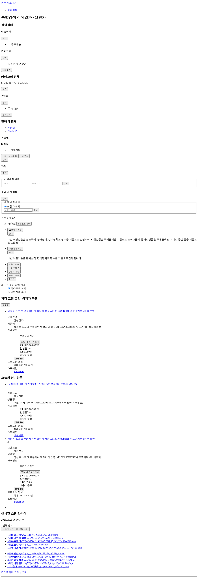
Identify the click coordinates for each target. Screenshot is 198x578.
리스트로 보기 (18, 288)
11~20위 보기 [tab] (22, 529)
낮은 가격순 (14, 264)
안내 (11, 233)
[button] (99, 224)
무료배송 (16, 44)
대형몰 (15, 108)
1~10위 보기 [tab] (8, 529)
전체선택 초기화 (9, 156)
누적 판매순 (14, 268)
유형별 (11, 127)
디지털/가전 (18, 64)
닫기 (4, 38)
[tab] (102, 127)
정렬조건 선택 (24, 224)
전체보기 (6, 70)
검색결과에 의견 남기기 (14, 572)
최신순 (12, 279)
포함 (9, 206)
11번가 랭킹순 (15, 230)
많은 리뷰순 (14, 272)
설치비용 (19, 358)
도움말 (5, 305)
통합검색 (12, 10)
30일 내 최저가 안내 (30, 342)
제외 (17, 206)
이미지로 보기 (18, 291)
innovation (19, 371)
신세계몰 (19, 435)
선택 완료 (24, 156)
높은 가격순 (14, 275)
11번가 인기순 (15, 249)
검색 (66, 183)
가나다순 (12, 131)
